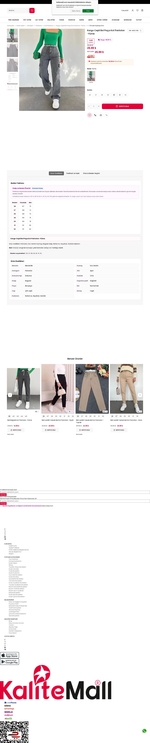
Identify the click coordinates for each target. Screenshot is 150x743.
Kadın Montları (14, 577)
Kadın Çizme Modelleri (17, 597)
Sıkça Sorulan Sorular (16, 623)
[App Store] (75, 655)
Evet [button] (88, 11)
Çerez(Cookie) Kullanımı (17, 614)
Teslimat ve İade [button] (72, 173)
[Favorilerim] (137, 10)
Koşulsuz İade (14, 604)
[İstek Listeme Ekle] (100, 115)
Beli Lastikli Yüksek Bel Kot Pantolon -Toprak (90, 421)
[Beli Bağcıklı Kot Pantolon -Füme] (23, 389)
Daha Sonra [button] (76, 11)
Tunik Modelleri (14, 571)
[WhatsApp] (5, 535)
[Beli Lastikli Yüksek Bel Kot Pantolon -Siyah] (58, 389)
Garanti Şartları (14, 616)
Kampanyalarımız (15, 561)
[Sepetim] (142, 10)
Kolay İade (12, 629)
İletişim (11, 554)
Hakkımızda (13, 546)
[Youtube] (5, 539)
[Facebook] (4, 529)
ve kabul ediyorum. (28, 506)
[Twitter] (5, 531)
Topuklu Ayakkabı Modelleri (18, 585)
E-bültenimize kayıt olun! (8, 490)
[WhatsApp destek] (144, 730)
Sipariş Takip (13, 627)
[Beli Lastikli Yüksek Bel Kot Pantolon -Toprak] (92, 389)
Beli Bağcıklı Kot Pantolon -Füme (19, 420)
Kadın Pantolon (14, 573)
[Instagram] (5, 533)
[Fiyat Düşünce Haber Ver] (106, 115)
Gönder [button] (3, 495)
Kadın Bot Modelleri (16, 595)
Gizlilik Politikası (14, 548)
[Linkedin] (5, 537)
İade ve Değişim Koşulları (18, 602)
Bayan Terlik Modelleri (16, 589)
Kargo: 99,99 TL (106, 40)
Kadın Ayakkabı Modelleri (18, 583)
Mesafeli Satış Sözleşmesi (18, 606)
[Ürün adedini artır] (98, 106)
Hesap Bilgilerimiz (15, 552)
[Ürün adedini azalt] (89, 106)
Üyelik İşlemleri (14, 612)
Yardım (11, 625)
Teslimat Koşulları (15, 608)
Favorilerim (13, 633)
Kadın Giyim (13, 563)
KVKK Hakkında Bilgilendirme (19, 550)
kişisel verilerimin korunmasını (30, 506)
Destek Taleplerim (15, 631)
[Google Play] (75, 661)
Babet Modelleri (14, 593)
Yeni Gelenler (13, 559)
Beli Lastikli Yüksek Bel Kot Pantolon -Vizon (126, 420)
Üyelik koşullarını (9, 506)
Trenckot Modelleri (15, 581)
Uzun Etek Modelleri (15, 575)
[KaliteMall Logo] (75, 682)
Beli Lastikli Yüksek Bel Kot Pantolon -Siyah (58, 420)
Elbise (11, 565)
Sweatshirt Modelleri (16, 579)
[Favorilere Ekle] (89, 115)
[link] (135, 30)
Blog (10, 621)
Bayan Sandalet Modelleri (18, 587)
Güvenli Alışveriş (14, 610)
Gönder (3, 503)
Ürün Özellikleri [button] (56, 173)
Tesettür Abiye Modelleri (17, 567)
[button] (133, 10)
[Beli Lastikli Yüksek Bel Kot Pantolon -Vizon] (126, 389)
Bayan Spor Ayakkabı (16, 591)
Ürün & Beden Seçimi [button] (91, 173)
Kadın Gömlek (14, 569)
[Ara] (32, 10)
